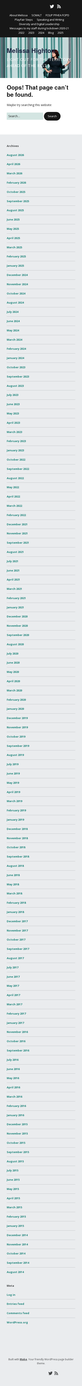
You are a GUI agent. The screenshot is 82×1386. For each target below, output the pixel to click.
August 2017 (15, 958)
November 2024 (17, 284)
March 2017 (14, 1004)
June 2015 (13, 1180)
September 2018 (18, 856)
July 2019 (12, 764)
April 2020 (13, 681)
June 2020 (13, 662)
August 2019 (15, 755)
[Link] (23, 6)
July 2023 (12, 395)
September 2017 (18, 949)
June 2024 (13, 321)
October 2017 (16, 939)
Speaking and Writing (50, 20)
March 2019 (14, 801)
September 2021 (18, 542)
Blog (51, 33)
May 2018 (13, 884)
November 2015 (17, 1133)
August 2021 (15, 552)
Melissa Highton (31, 50)
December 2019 (17, 718)
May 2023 (13, 413)
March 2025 (14, 247)
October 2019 (16, 736)
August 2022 (15, 478)
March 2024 (14, 339)
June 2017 (13, 977)
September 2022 (18, 469)
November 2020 (17, 626)
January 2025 (15, 266)
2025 (60, 33)
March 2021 (14, 589)
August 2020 (15, 644)
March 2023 (14, 432)
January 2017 (15, 1023)
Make (23, 1359)
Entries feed (15, 1304)
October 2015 (16, 1143)
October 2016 (16, 1041)
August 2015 (15, 1161)
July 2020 (12, 653)
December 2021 (17, 524)
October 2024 (16, 293)
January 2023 (15, 450)
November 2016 (17, 1032)
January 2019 (15, 819)
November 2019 (17, 727)
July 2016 (12, 1060)
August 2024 (15, 302)
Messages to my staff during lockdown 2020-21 (39, 28)
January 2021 (15, 607)
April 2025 (13, 238)
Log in (11, 1295)
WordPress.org (17, 1322)
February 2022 (16, 515)
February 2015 (16, 1216)
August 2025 (15, 210)
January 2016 (15, 1115)
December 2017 (17, 921)
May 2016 (13, 1078)
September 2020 (18, 635)
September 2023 (18, 376)
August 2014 (15, 1272)
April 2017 (13, 995)
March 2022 (14, 506)
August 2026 (15, 155)
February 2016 (16, 1106)
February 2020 (16, 700)
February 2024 (16, 349)
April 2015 (13, 1198)
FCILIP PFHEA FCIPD (57, 15)
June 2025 (13, 219)
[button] (52, 116)
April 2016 (13, 1087)
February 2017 (16, 1013)
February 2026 (16, 182)
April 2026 (13, 164)
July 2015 (12, 1170)
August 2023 (15, 386)
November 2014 (17, 1244)
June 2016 (13, 1069)
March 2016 (14, 1096)
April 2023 (13, 423)
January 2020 (15, 709)
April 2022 (13, 496)
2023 (31, 33)
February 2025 (16, 256)
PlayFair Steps (24, 20)
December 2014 (17, 1235)
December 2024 (17, 275)
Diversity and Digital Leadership (39, 24)
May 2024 (13, 330)
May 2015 (13, 1189)
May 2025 (13, 229)
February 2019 (16, 810)
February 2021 (16, 598)
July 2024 (12, 312)
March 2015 (14, 1207)
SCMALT (37, 15)
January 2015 (15, 1226)
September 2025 (18, 201)
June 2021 (13, 570)
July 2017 (12, 967)
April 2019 (13, 792)
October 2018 (16, 847)
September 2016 (18, 1050)
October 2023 (16, 367)
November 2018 (17, 838)
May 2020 (13, 672)
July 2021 (12, 561)
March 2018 (14, 893)
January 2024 (15, 358)
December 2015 (17, 1124)
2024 (41, 33)
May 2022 (13, 487)
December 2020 (17, 616)
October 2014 (16, 1253)
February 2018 (16, 903)
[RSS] (59, 6)
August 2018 (15, 866)
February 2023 (16, 441)
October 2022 (16, 459)
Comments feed (18, 1313)
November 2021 (17, 533)
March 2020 (14, 690)
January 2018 (15, 912)
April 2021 (13, 579)
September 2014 (18, 1263)
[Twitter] (52, 6)
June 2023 (13, 404)
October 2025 (16, 192)
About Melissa (18, 15)
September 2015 (18, 1152)
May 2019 (13, 783)
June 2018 (13, 875)
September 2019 (18, 746)
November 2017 (17, 930)
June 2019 (13, 773)
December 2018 (17, 829)
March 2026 (14, 173)
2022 (21, 33)
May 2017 (13, 986)
